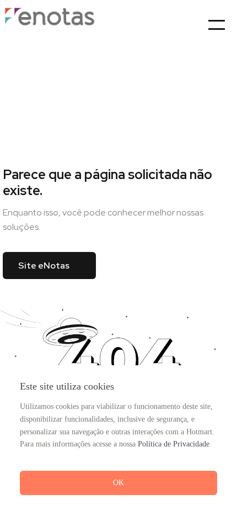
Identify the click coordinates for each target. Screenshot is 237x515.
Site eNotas (43, 265)
